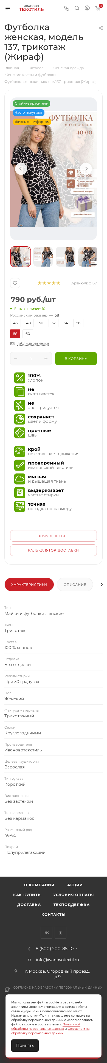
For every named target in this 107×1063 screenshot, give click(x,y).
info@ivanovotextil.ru (57, 959)
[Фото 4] (88, 257)
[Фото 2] (43, 257)
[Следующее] (86, 169)
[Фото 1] (20, 257)
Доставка (29, 904)
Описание (75, 585)
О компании (39, 885)
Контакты (53, 914)
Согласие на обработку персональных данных (58, 987)
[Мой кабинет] (87, 8)
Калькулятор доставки (53, 550)
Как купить (27, 895)
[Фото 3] (65, 257)
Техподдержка (72, 904)
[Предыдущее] (21, 169)
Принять (25, 1045)
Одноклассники (60, 933)
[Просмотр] (53, 168)
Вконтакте (46, 933)
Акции (75, 885)
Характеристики (29, 585)
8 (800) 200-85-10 (55, 949)
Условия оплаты (73, 895)
